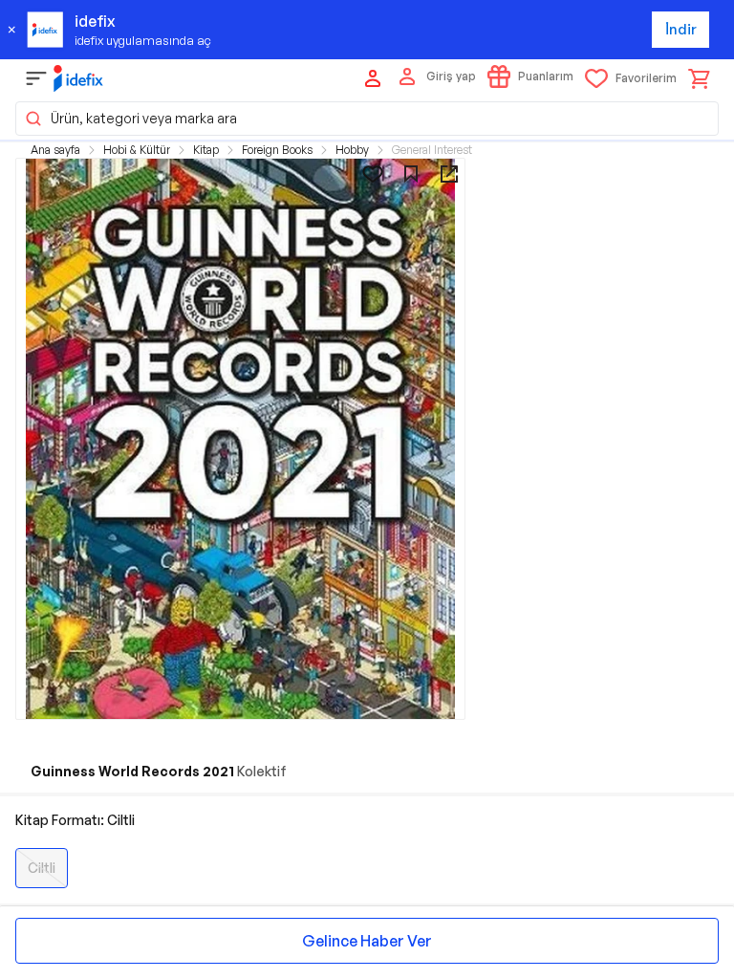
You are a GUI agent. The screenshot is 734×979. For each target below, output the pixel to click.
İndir (681, 29)
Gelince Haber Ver (367, 940)
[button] (367, 118)
